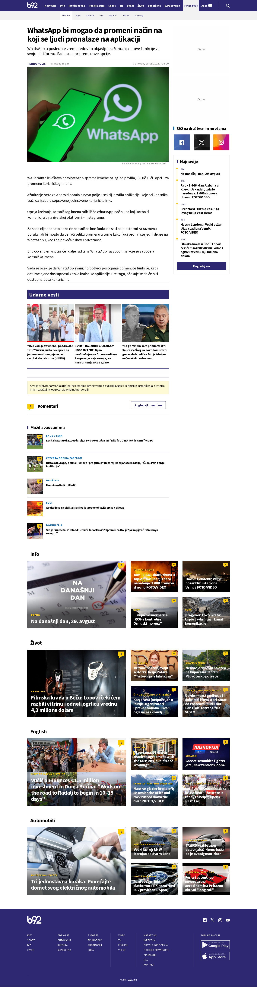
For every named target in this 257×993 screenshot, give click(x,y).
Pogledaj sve (201, 266)
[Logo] (32, 5)
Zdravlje (63, 935)
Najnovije (50, 5)
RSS (146, 959)
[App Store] (215, 956)
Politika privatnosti (156, 950)
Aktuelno (38, 691)
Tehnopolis (36, 63)
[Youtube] (228, 920)
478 (39, 436)
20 (39, 503)
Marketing (150, 935)
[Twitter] (202, 142)
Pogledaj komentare (148, 405)
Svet (49, 502)
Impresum (149, 940)
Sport (31, 940)
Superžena (64, 950)
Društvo (52, 480)
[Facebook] (182, 142)
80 (39, 458)
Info (30, 935)
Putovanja (64, 940)
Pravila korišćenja (156, 945)
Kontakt (149, 964)
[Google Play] (215, 945)
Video (121, 935)
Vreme (122, 950)
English (139, 747)
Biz (29, 945)
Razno (35, 615)
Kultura (63, 945)
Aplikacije (150, 955)
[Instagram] (221, 142)
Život (30, 950)
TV (119, 940)
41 (39, 525)
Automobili (95, 945)
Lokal (91, 950)
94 (39, 481)
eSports (93, 935)
